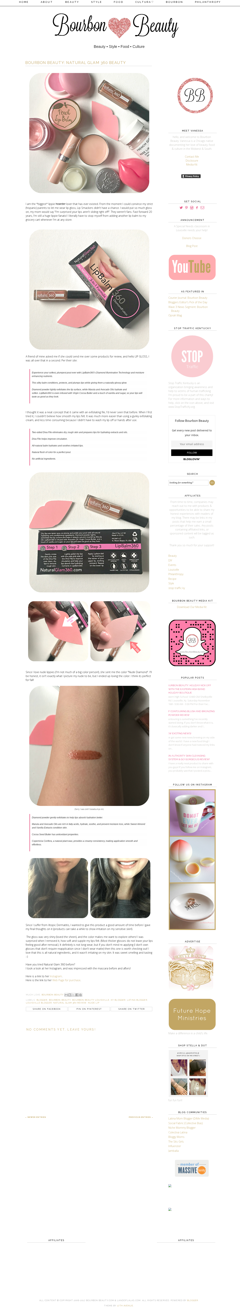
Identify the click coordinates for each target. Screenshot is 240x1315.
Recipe (172, 579)
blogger (42, 1000)
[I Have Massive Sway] (192, 1175)
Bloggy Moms (176, 1137)
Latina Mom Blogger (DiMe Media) (188, 1118)
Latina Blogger (137, 1000)
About (47, 2)
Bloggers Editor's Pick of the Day (187, 302)
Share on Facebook (47, 1009)
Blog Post (192, 246)
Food (118, 2)
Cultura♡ (144, 2)
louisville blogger (39, 1003)
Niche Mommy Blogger (182, 1127)
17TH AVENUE (125, 1305)
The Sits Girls (176, 1141)
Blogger (192, 1300)
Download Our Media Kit (192, 607)
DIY (170, 560)
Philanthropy (208, 2)
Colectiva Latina (177, 1132)
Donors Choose (191, 238)
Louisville (173, 569)
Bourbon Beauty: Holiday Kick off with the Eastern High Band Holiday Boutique (188, 689)
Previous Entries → (141, 1117)
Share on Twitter (131, 1009)
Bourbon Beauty (60, 1000)
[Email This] (66, 995)
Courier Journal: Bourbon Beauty (187, 297)
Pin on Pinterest (89, 1009)
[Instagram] (191, 208)
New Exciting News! (178, 733)
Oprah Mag (175, 315)
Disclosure (192, 160)
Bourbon (174, 2)
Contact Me (192, 156)
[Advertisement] (56, 1257)
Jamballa (173, 1151)
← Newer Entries (35, 1117)
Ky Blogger (118, 1000)
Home (24, 2)
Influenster (174, 1146)
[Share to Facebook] (77, 995)
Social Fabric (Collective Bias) (185, 1123)
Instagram (56, 976)
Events (172, 565)
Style (96, 2)
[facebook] (197, 208)
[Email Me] (202, 208)
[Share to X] (73, 995)
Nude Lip (94, 1003)
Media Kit (191, 164)
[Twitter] (181, 208)
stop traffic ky (176, 588)
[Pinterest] (186, 208)
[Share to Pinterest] (80, 995)
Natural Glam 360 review (69, 1003)
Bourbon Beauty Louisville (90, 1000)
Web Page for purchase (66, 980)
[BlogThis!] (70, 995)
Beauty (72, 2)
